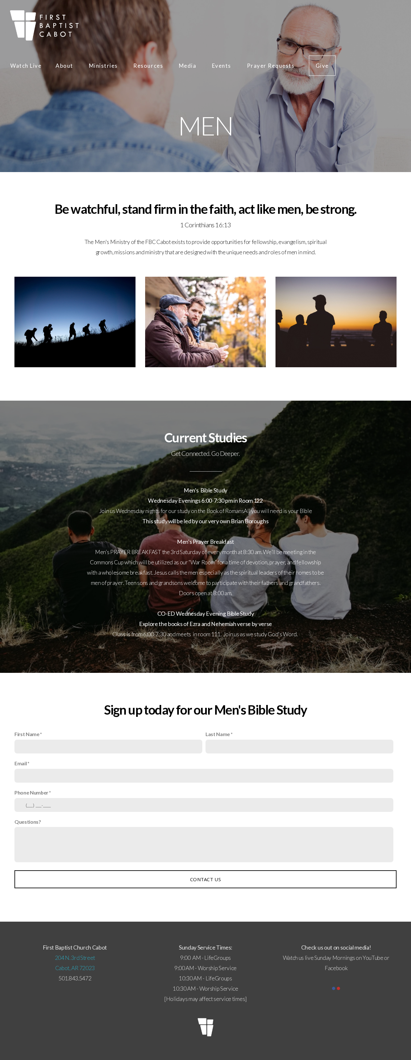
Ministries (104, 65)
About (65, 65)
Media (188, 65)
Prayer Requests (271, 65)
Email (20, 763)
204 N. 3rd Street (75, 957)
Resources (148, 65)
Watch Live (25, 65)
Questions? (27, 822)
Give (322, 65)
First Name (26, 734)
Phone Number (31, 792)
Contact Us (205, 879)
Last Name (218, 734)
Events (222, 65)
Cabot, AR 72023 (75, 968)
